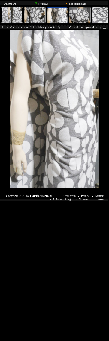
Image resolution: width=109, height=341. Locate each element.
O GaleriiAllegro (63, 199)
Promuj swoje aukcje (47, 3)
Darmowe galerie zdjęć (12, 3)
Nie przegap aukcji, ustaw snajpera (78, 3)
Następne (45, 27)
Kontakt (99, 195)
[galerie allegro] (1, 2)
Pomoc (85, 195)
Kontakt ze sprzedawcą (85, 27)
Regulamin (69, 195)
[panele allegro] (36, 2)
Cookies (99, 199)
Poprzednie (21, 27)
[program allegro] (66, 2)
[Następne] (54, 31)
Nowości (84, 199)
